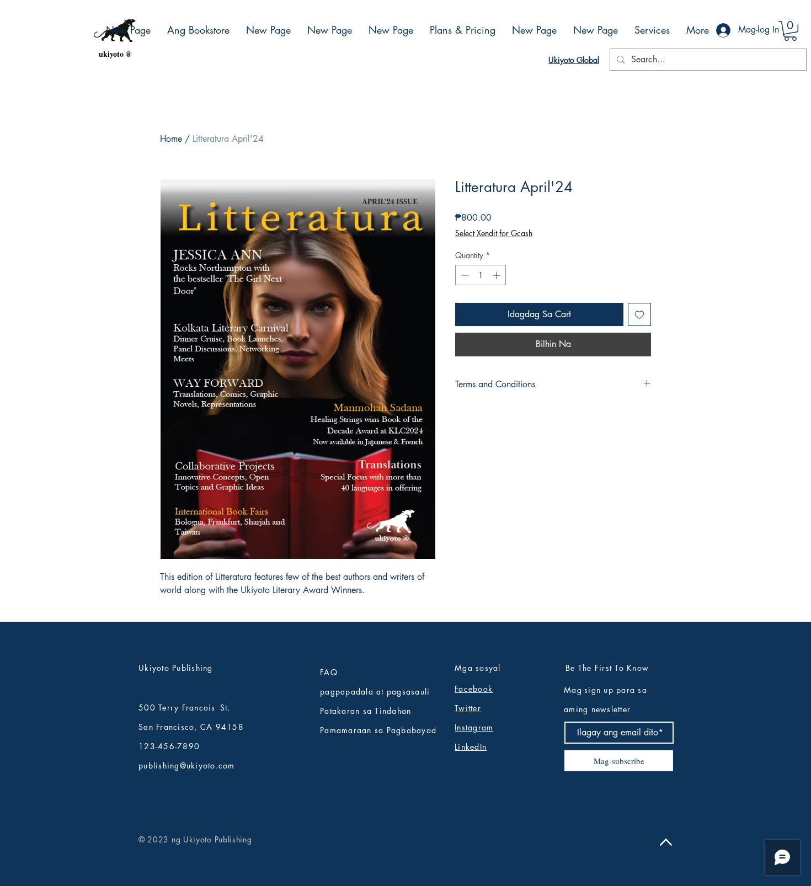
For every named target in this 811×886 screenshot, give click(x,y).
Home (171, 139)
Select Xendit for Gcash (493, 233)
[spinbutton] (480, 275)
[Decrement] (464, 275)
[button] (790, 31)
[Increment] (497, 275)
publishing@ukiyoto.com (186, 765)
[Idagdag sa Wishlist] (639, 314)
